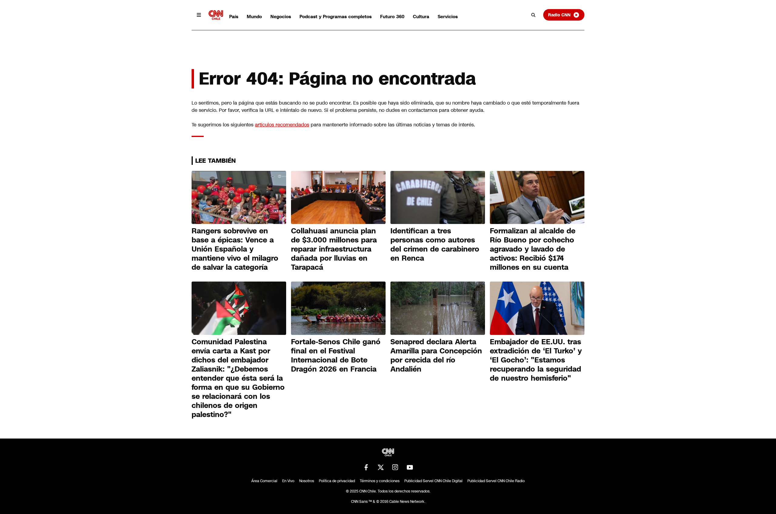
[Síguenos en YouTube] (410, 467)
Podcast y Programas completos (335, 16)
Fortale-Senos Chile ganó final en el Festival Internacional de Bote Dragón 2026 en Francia (335, 355)
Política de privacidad (337, 481)
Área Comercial (264, 481)
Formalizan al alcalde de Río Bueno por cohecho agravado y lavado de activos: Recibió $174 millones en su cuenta (532, 249)
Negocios (280, 16)
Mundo (254, 16)
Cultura (421, 16)
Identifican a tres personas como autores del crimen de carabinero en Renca (434, 244)
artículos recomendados (282, 124)
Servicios (448, 16)
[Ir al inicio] (216, 15)
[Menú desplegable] (199, 15)
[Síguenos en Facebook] (366, 467)
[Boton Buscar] (533, 15)
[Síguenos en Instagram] (395, 467)
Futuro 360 (392, 16)
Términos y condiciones (380, 481)
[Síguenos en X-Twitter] (381, 467)
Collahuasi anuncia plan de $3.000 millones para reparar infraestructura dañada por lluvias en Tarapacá (334, 249)
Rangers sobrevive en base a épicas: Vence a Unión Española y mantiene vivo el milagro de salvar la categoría (235, 249)
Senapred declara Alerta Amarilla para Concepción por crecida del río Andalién (436, 355)
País (233, 16)
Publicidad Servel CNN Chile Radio (496, 481)
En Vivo (288, 481)
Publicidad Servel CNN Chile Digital (433, 481)
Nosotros (306, 481)
